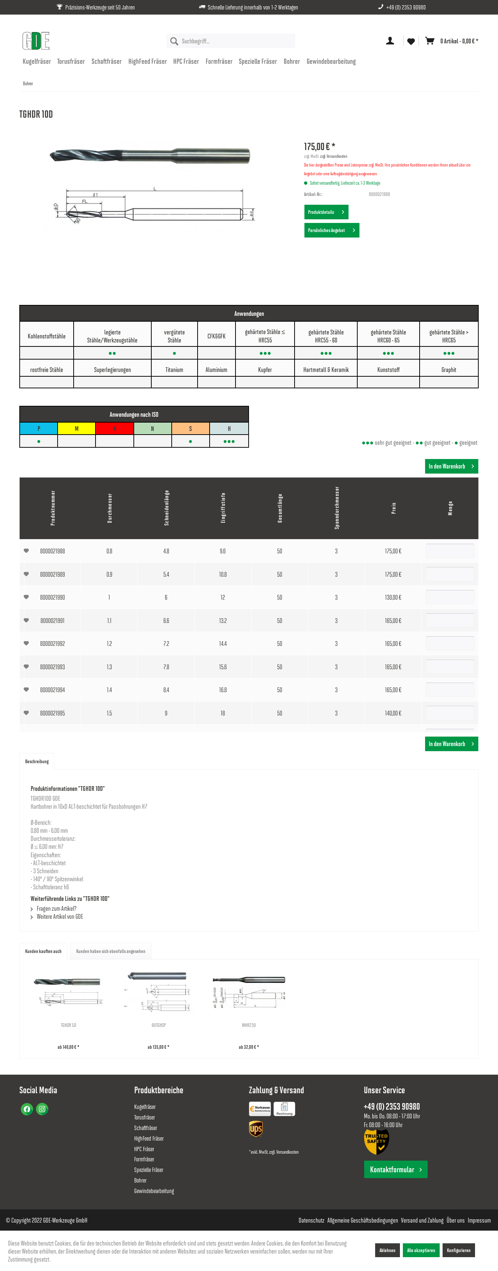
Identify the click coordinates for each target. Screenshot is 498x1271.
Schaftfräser (145, 1127)
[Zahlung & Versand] (256, 1130)
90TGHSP (159, 1025)
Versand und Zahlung (422, 1220)
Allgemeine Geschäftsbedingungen (362, 1220)
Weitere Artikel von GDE (59, 916)
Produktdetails (321, 212)
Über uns (456, 1220)
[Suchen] (174, 41)
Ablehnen (388, 1250)
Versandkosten (287, 1152)
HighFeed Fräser (149, 1138)
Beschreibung (36, 761)
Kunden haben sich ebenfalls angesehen (110, 951)
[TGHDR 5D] (68, 992)
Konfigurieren (459, 1250)
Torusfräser (144, 1117)
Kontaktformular (392, 1169)
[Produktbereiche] (260, 1110)
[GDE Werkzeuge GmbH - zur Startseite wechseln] (35, 41)
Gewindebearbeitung (154, 1190)
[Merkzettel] (411, 41)
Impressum (479, 1220)
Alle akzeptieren (421, 1250)
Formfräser (144, 1159)
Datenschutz (311, 1220)
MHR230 (249, 1025)
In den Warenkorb (447, 466)
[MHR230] (249, 992)
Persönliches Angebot (327, 230)
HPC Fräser (144, 1149)
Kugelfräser (145, 1106)
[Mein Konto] (391, 41)
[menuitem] (231, 41)
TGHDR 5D (68, 1025)
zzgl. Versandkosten (333, 155)
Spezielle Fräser (148, 1169)
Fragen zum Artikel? (56, 908)
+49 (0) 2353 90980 (406, 7)
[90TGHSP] (159, 992)
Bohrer (140, 1180)
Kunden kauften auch (43, 951)
